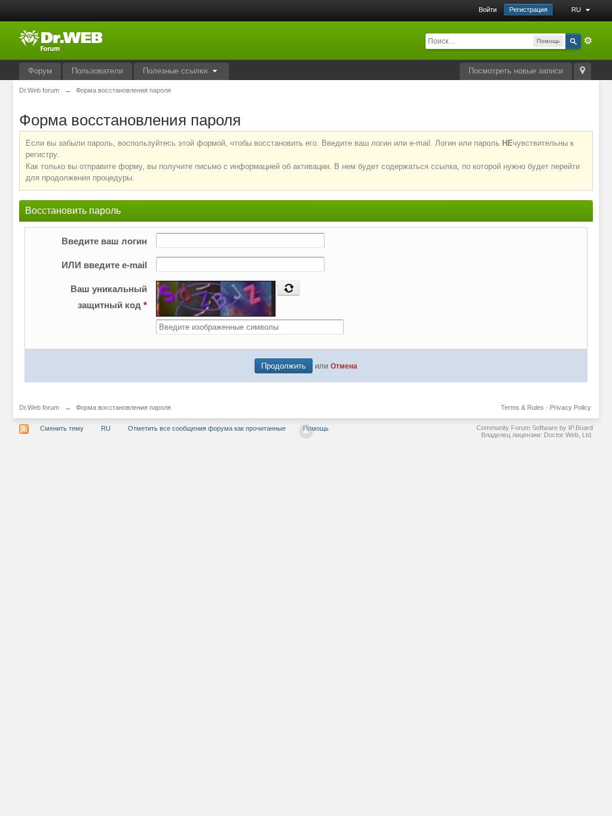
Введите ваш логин (104, 241)
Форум (40, 70)
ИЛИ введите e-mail (104, 265)
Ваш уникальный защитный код (109, 297)
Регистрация (528, 9)
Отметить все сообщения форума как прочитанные (207, 428)
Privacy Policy (570, 407)
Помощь (316, 428)
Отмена (344, 366)
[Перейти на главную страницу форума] (60, 39)
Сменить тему (62, 428)
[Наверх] (306, 431)
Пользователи (97, 70)
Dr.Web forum (39, 407)
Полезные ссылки (176, 70)
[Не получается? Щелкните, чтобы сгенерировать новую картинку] (288, 288)
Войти (488, 9)
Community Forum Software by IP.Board (534, 427)
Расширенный (588, 40)
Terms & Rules (522, 407)
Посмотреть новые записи (516, 70)
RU (577, 9)
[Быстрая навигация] (582, 71)
